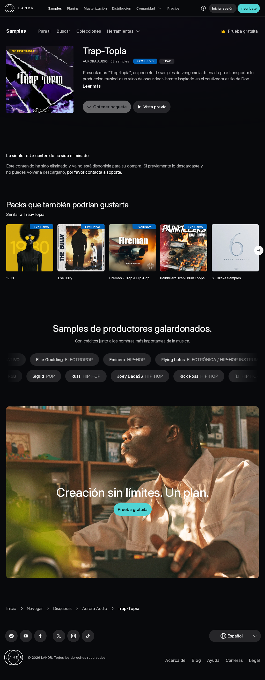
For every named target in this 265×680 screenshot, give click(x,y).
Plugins (73, 8)
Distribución (121, 8)
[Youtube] (26, 636)
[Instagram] (73, 636)
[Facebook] (40, 636)
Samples (55, 8)
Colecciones (88, 31)
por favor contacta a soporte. (94, 172)
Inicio (11, 608)
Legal (254, 660)
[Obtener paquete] (44, 248)
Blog (196, 660)
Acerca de (175, 660)
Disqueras (62, 608)
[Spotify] (11, 636)
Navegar (35, 608)
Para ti (44, 31)
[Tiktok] (88, 636)
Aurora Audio (94, 608)
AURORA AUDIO (95, 61)
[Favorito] (14, 248)
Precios (173, 8)
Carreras (234, 660)
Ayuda (213, 660)
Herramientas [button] (120, 31)
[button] (203, 8)
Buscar (63, 31)
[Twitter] (59, 636)
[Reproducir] (40, 79)
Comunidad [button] (145, 8)
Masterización (95, 8)
